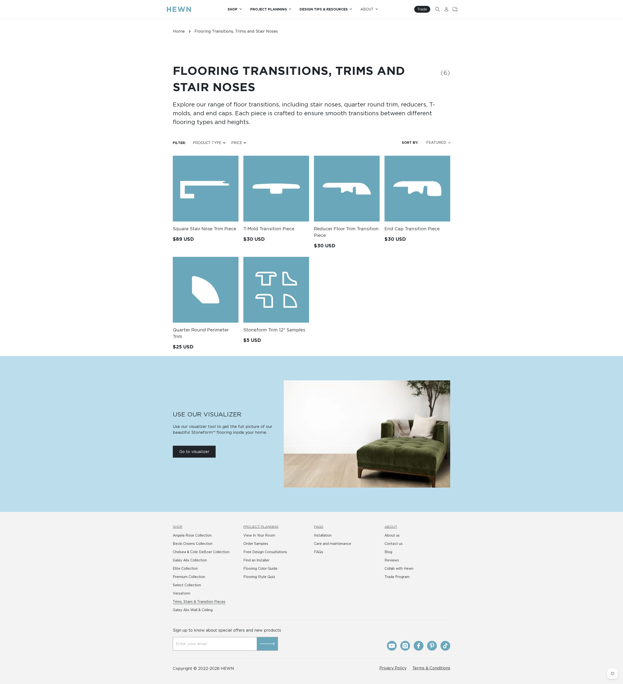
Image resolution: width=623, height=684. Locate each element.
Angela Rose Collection (192, 535)
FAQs (318, 527)
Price (236, 143)
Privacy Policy (392, 668)
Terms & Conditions (431, 668)
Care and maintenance (332, 544)
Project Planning (260, 527)
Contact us (394, 544)
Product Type (207, 143)
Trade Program (397, 577)
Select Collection (187, 585)
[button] (437, 9)
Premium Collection (189, 577)
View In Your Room (259, 535)
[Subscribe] (267, 644)
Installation (323, 535)
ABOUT (367, 9)
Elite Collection (185, 568)
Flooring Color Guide (260, 568)
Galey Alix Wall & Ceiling (193, 610)
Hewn (227, 668)
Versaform (181, 593)
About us (392, 535)
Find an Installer (256, 560)
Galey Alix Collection (190, 560)
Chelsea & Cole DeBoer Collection (201, 552)
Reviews (392, 560)
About (391, 527)
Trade (422, 9)
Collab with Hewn (399, 568)
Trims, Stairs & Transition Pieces (199, 602)
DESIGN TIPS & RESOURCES (324, 9)
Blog (388, 552)
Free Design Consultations (265, 552)
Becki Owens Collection (192, 544)
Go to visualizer (194, 451)
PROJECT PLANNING (268, 9)
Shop (178, 527)
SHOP (233, 9)
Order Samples (255, 544)
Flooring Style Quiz (259, 577)
